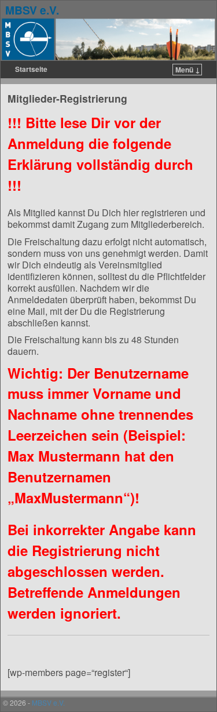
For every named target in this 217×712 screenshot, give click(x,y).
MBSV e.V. (32, 10)
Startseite (31, 69)
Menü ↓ (187, 69)
